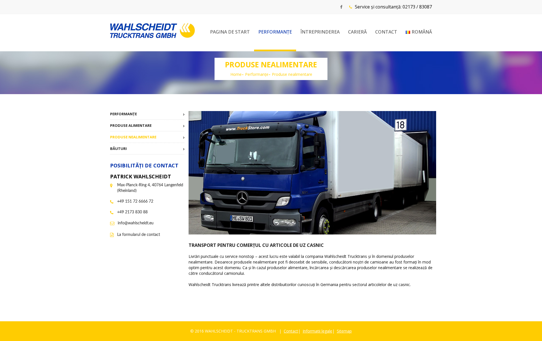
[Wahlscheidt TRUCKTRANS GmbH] (152, 30)
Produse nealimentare (133, 137)
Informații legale (317, 331)
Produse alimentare (131, 125)
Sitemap (344, 331)
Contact (386, 32)
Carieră (357, 32)
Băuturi (118, 148)
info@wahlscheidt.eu (136, 223)
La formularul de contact (138, 235)
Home (236, 74)
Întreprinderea (320, 32)
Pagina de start (230, 32)
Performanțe (275, 32)
